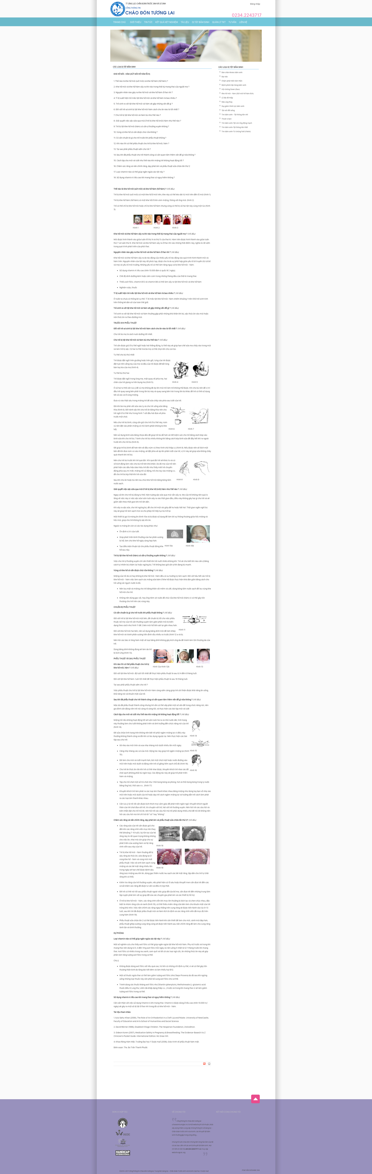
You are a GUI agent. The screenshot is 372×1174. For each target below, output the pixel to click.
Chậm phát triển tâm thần (232, 81)
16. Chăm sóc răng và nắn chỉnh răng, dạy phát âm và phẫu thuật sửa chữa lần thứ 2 (152, 166)
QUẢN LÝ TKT (219, 22)
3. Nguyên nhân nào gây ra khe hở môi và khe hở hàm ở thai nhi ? (143, 92)
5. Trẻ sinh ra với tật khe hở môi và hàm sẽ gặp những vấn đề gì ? (143, 103)
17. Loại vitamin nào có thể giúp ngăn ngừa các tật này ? (139, 172)
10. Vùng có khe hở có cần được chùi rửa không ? (136, 132)
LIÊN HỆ (243, 22)
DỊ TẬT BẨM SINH (200, 22)
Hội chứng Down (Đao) (231, 89)
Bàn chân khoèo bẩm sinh (232, 72)
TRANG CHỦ (119, 22)
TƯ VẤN (232, 22)
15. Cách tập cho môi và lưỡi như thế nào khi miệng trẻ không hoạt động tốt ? (149, 160)
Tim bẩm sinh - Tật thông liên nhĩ (235, 114)
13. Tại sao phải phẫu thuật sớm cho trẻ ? (132, 149)
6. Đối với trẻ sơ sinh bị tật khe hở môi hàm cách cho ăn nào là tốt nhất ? (146, 109)
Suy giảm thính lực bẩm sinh (233, 106)
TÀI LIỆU (185, 22)
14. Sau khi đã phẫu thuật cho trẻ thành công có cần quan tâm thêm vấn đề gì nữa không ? (154, 154)
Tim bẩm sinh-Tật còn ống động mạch (237, 123)
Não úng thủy (227, 102)
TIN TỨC (148, 22)
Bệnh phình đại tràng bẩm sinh (234, 85)
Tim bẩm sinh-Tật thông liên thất (235, 127)
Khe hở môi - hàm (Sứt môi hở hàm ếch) (238, 93)
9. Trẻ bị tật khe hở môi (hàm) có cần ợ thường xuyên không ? (141, 126)
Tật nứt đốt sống (228, 110)
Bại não (225, 77)
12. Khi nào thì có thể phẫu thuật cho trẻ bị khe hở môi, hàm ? (141, 143)
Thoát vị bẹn (226, 119)
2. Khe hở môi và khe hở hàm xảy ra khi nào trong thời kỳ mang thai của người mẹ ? (151, 86)
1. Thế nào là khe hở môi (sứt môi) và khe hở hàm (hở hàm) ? (141, 81)
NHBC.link (256, 1170)
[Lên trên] (255, 1103)
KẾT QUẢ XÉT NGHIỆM (166, 22)
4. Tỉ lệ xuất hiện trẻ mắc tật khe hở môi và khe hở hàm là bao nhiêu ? (145, 98)
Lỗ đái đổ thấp (227, 98)
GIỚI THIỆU (135, 22)
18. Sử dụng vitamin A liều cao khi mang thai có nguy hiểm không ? (144, 177)
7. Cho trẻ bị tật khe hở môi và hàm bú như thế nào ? (137, 115)
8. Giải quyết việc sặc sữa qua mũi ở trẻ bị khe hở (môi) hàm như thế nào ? (147, 120)
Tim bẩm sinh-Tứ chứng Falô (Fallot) (236, 131)
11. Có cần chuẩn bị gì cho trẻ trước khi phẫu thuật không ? (140, 137)
